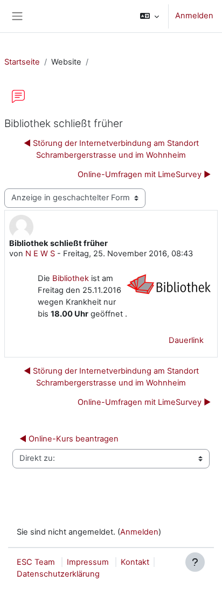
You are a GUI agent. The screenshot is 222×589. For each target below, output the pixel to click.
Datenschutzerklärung (58, 574)
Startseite (22, 62)
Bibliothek (70, 278)
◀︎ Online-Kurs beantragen (69, 439)
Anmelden (194, 15)
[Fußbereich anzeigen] (195, 562)
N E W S (40, 253)
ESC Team (36, 562)
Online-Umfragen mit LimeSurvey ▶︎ (144, 174)
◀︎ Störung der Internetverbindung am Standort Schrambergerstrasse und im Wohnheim (111, 149)
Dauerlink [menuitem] (186, 340)
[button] (149, 16)
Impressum (88, 562)
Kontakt (135, 562)
